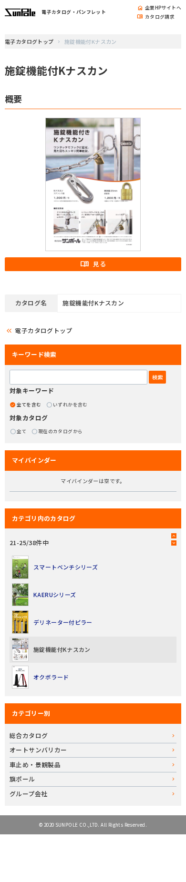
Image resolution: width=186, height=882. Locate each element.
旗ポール (22, 778)
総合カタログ (29, 735)
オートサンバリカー (38, 749)
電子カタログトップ (29, 41)
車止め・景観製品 (35, 764)
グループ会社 (28, 793)
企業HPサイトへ (159, 8)
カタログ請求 (156, 17)
